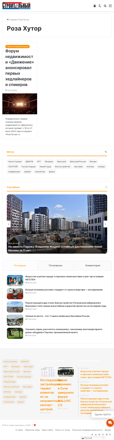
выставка (78, 166)
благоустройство (62, 166)
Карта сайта (47, 430)
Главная (13, 19)
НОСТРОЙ (13, 166)
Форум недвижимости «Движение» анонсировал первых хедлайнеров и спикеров (19, 67)
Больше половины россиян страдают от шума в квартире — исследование (64, 289)
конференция (14, 171)
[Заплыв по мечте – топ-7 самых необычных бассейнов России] (15, 320)
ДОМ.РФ (29, 161)
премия (27, 171)
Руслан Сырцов (28, 166)
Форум (108, 430)
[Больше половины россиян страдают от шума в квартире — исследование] (15, 293)
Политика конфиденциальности (87, 430)
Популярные (55, 265)
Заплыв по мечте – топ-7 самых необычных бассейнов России (57, 316)
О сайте (19, 430)
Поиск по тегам (62, 430)
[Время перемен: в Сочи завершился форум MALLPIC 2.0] (66, 371)
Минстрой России (78, 161)
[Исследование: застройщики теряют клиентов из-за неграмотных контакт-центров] (48, 371)
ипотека (90, 166)
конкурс (101, 166)
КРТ (39, 161)
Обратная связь (32, 430)
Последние (20, 265)
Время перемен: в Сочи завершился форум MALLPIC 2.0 (67, 392)
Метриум (49, 161)
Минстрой (61, 161)
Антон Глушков (15, 161)
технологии (40, 171)
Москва (93, 161)
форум (52, 171)
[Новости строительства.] (16, 5)
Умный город (45, 166)
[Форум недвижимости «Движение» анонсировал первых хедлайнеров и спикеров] (19, 103)
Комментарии (92, 265)
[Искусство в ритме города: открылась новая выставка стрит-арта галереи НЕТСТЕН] (15, 280)
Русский (88, 438)
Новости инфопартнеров (17, 46)
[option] (57, 224)
